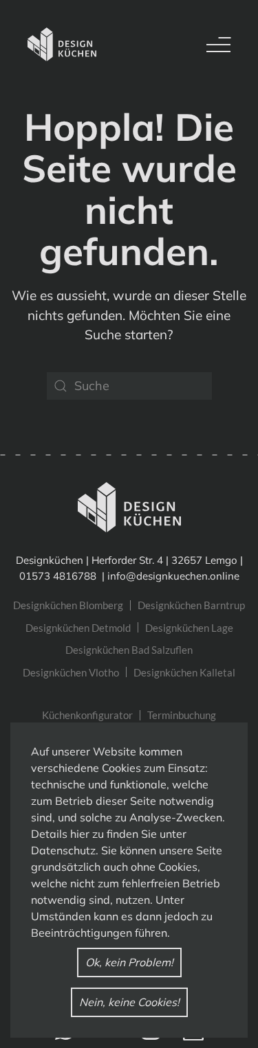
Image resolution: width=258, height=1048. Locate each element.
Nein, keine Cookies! (129, 1002)
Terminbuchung (181, 715)
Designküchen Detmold (78, 628)
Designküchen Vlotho (71, 672)
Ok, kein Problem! (129, 962)
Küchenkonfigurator (87, 715)
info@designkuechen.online (173, 575)
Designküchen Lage (189, 628)
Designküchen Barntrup (191, 605)
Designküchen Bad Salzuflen (129, 649)
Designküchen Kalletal (184, 672)
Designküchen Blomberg (68, 605)
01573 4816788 (59, 575)
